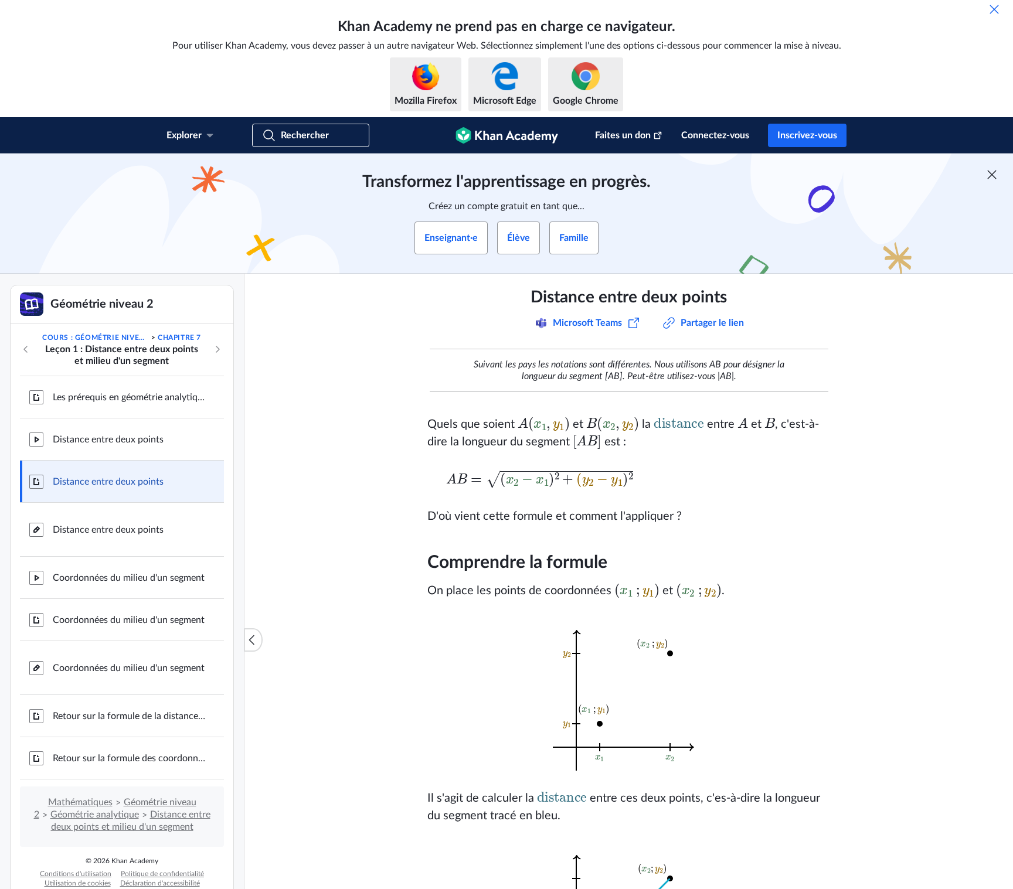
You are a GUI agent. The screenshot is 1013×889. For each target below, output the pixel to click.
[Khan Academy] (506, 135)
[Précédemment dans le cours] (26, 349)
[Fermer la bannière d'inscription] (992, 174)
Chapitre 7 (179, 337)
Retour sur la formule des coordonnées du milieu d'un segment (129, 758)
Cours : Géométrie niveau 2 (95, 337)
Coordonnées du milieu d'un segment (129, 578)
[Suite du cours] (217, 349)
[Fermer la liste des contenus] (253, 640)
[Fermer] (994, 9)
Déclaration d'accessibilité (160, 883)
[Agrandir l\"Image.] (629, 694)
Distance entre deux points (108, 439)
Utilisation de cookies (78, 883)
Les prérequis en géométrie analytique (129, 397)
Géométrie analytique (94, 814)
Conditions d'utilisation (75, 873)
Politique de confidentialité (162, 873)
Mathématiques (80, 802)
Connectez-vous (715, 135)
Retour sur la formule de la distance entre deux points (129, 716)
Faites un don (623, 135)
